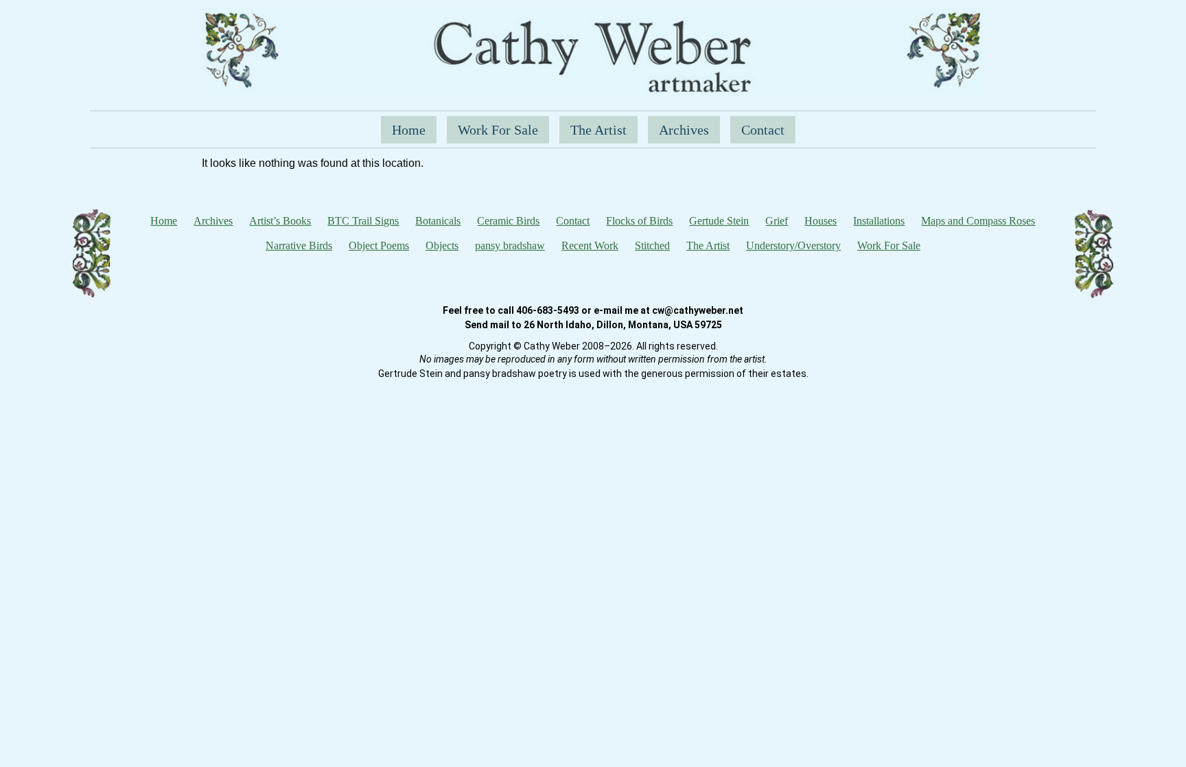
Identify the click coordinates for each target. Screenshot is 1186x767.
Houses (820, 221)
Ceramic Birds (508, 221)
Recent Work (589, 245)
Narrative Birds (299, 245)
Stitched (652, 245)
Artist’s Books (280, 221)
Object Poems (379, 245)
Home (409, 129)
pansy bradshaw (510, 245)
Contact (762, 129)
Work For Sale (498, 129)
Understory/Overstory (793, 245)
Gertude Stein (719, 221)
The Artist (598, 129)
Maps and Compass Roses (978, 221)
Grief (776, 221)
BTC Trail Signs (363, 221)
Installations (879, 221)
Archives (684, 129)
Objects (442, 245)
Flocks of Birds (639, 221)
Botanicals (438, 221)
